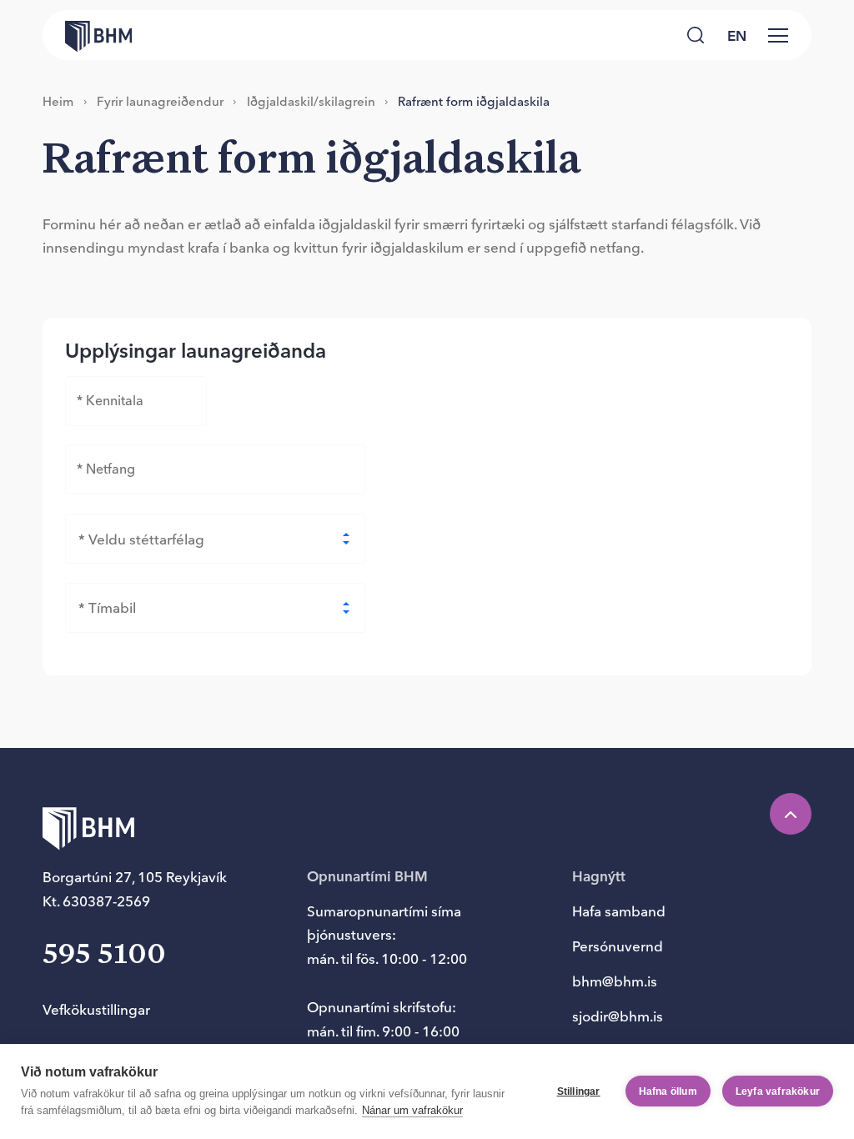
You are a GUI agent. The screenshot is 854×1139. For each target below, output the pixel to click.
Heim (58, 101)
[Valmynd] (778, 35)
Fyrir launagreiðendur (160, 101)
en (736, 35)
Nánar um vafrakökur (412, 1110)
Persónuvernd (617, 946)
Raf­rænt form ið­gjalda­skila (474, 101)
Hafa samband (619, 911)
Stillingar (578, 1091)
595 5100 (104, 955)
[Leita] (695, 34)
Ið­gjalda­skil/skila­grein (311, 101)
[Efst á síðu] (790, 814)
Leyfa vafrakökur (778, 1091)
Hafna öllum (668, 1091)
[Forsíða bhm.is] (87, 35)
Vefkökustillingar (96, 1009)
